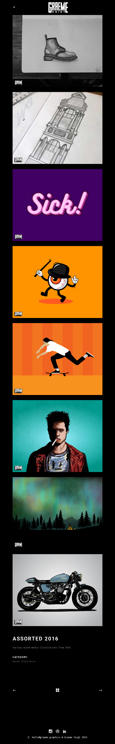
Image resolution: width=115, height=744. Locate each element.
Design (16, 661)
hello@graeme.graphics (46, 737)
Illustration (28, 661)
